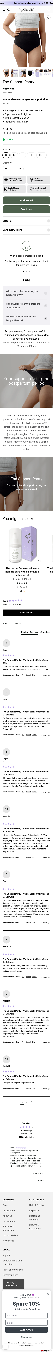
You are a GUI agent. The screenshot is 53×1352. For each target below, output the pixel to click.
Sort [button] (5, 623)
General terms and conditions (12, 1262)
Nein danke (26, 1337)
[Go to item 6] (47, 73)
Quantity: (7, 162)
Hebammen (9, 1221)
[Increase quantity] (20, 168)
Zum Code (26, 1329)
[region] (26, 1161)
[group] (26, 601)
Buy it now (26, 209)
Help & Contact (37, 1205)
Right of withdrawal (13, 1269)
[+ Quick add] (38, 561)
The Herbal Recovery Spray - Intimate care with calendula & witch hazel (22, 572)
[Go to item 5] (39, 73)
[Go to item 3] (22, 73)
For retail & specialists (8, 1228)
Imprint (6, 1255)
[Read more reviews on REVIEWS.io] (26, 1137)
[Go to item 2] (14, 73)
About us (7, 1215)
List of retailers (10, 1235)
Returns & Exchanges (35, 1227)
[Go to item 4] (30, 73)
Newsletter (8, 1240)
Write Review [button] (26, 612)
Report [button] (28, 675)
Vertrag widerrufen (12, 1284)
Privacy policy (10, 1275)
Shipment (34, 1210)
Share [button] (34, 675)
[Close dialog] (48, 1294)
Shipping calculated (25, 133)
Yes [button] (23, 675)
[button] (26, 90)
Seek (5, 1205)
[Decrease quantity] (6, 168)
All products (9, 1210)
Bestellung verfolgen (34, 1217)
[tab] (29, 633)
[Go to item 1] (6, 73)
